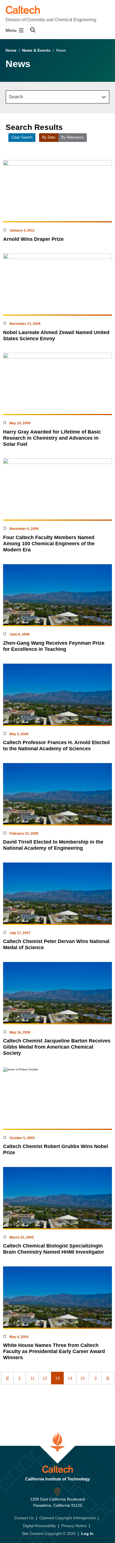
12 (45, 1378)
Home (11, 50)
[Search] (32, 30)
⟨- (19, 1378)
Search (16, 96)
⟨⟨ (7, 1378)
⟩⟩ (107, 1378)
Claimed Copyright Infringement (67, 1518)
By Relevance (72, 137)
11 (32, 1378)
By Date (48, 137)
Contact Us (24, 1518)
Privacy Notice (74, 1525)
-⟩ (95, 1378)
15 (82, 1378)
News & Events (36, 50)
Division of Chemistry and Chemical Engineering (51, 19)
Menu (12, 30)
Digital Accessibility (39, 1525)
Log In (87, 1533)
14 (70, 1378)
